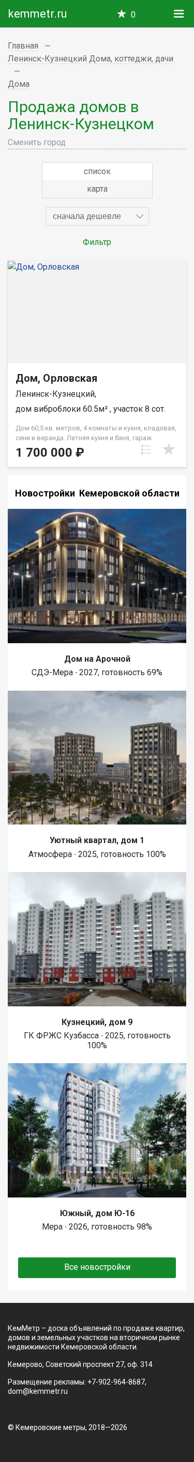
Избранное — (133, 14)
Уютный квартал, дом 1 (97, 840)
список (97, 171)
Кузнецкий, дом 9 (97, 1022)
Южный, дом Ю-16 (97, 1213)
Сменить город (37, 142)
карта (97, 189)
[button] (97, 216)
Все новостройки (97, 1267)
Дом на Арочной (97, 659)
